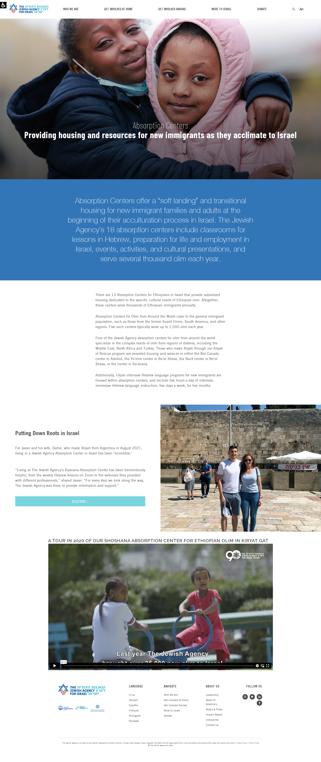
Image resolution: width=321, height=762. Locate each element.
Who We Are (171, 695)
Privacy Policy (241, 743)
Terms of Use (254, 743)
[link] (258, 696)
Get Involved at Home (176, 700)
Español (133, 705)
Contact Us (212, 725)
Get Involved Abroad (175, 705)
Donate (168, 716)
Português (134, 716)
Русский (134, 721)
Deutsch (133, 700)
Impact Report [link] (214, 715)
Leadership (212, 695)
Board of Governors (211, 702)
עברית (132, 695)
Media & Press (214, 709)
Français (134, 711)
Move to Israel (172, 711)
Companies (212, 720)
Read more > (80, 501)
